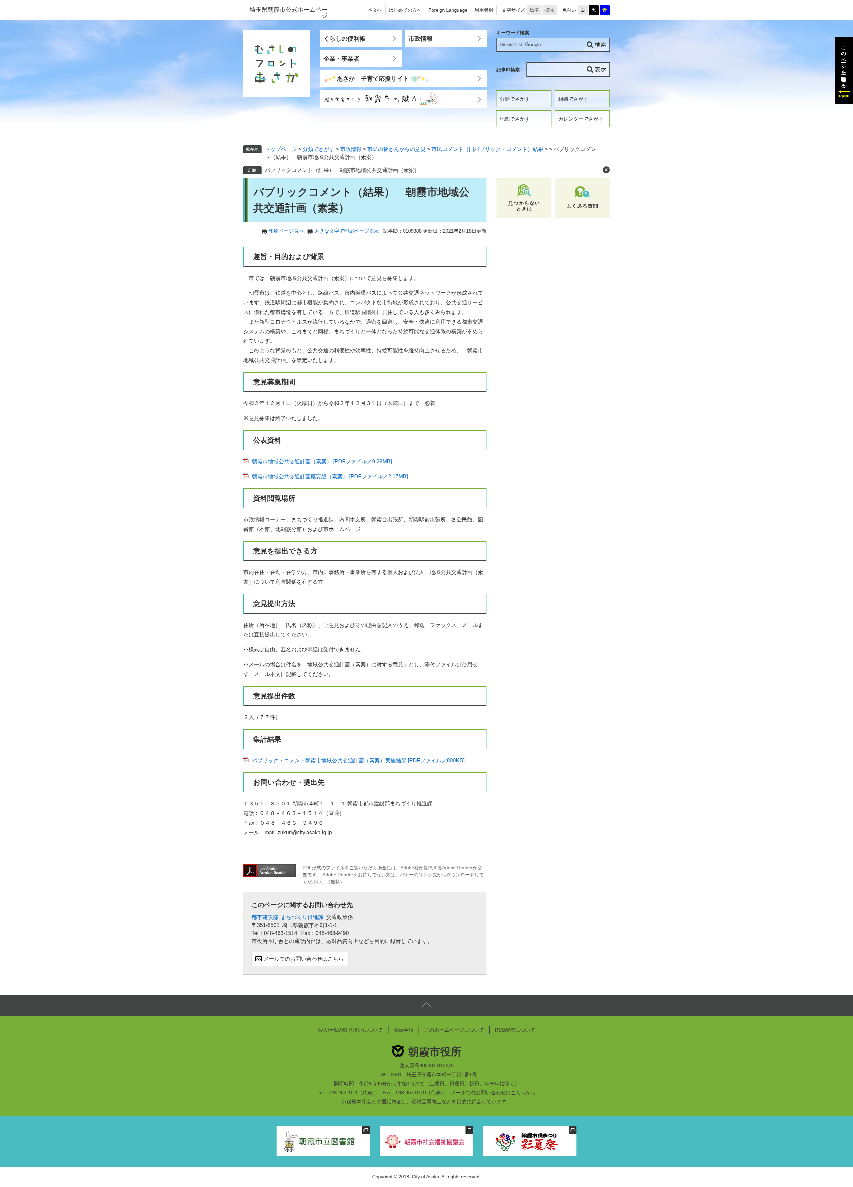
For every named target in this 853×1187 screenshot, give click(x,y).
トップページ (281, 149)
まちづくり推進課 (302, 917)
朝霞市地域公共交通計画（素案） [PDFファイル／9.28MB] (322, 461)
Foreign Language (447, 10)
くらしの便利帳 (345, 38)
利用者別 (483, 10)
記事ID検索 (508, 69)
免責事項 (404, 1030)
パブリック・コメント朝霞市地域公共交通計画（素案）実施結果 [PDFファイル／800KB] (358, 760)
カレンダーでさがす (580, 119)
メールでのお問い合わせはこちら (304, 959)
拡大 (549, 10)
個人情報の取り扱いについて (350, 1030)
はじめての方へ (405, 10)
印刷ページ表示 (286, 231)
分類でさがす (515, 99)
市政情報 (420, 38)
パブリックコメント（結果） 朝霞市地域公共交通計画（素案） (342, 170)
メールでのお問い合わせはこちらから (493, 1092)
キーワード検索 (512, 32)
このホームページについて (454, 1030)
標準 (534, 10)
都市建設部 (265, 917)
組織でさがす (573, 99)
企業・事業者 (342, 58)
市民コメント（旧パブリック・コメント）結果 (487, 149)
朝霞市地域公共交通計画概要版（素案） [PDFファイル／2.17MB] (330, 476)
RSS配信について (515, 1030)
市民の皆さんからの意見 (396, 149)
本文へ (375, 10)
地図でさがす (515, 119)
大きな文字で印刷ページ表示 (346, 231)
